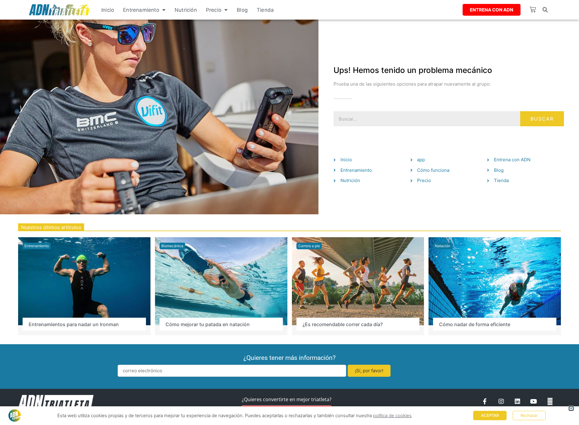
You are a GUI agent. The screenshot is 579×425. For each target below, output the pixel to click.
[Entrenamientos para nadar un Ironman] (84, 281)
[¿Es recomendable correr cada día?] (358, 281)
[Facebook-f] (485, 401)
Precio (213, 10)
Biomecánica (172, 246)
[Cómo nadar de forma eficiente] (495, 281)
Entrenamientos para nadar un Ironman (74, 324)
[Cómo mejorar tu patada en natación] (221, 281)
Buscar (542, 119)
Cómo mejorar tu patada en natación (208, 324)
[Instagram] (501, 401)
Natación (442, 246)
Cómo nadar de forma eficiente (474, 324)
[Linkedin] (517, 401)
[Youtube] (534, 401)
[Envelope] (550, 401)
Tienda (265, 10)
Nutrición (186, 10)
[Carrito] (533, 9)
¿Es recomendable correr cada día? (342, 324)
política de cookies (392, 415)
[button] (545, 10)
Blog (242, 10)
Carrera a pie (309, 246)
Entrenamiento (141, 10)
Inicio (107, 10)
